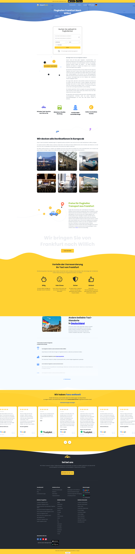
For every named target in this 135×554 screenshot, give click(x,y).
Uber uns (39, 489)
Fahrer (79, 5)
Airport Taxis (57, 15)
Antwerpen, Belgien (82, 512)
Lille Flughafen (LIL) (41, 517)
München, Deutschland (82, 504)
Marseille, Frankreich (82, 520)
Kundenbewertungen (41, 493)
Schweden (59, 527)
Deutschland (64, 15)
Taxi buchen (67, 250)
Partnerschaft (72, 5)
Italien (58, 514)
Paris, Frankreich (81, 516)
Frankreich (59, 506)
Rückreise (60, 45)
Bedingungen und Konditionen (74, 489)
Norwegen (59, 526)
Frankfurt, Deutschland (82, 502)
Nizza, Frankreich (81, 518)
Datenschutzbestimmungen (73, 491)
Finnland (59, 531)
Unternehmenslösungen (57, 489)
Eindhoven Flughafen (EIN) (42, 519)
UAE (58, 522)
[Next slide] (69, 442)
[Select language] (96, 5)
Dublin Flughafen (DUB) (42, 521)
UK (57, 520)
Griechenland (60, 516)
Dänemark (59, 529)
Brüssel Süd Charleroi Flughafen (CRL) (44, 509)
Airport (44, 5)
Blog (38, 491)
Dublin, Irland (80, 506)
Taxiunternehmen (56, 495)
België (58, 502)
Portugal (59, 512)
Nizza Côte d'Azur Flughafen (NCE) (44, 515)
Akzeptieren (68, 552)
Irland (58, 518)
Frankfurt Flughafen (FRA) (42, 502)
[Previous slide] (65, 442)
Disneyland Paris (81, 522)
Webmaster (54, 493)
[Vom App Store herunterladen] (71, 1)
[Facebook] (38, 539)
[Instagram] (46, 539)
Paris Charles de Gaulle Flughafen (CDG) (45, 511)
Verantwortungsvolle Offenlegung (75, 493)
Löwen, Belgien (81, 514)
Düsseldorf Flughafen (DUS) (42, 504)
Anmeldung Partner (72, 495)
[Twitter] (41, 539)
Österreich (59, 524)
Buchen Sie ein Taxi (67, 473)
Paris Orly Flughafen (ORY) (42, 513)
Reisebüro (54, 491)
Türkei (58, 533)
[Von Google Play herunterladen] (79, 1)
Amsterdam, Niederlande (83, 508)
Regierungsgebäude (60, 356)
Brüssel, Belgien (81, 510)
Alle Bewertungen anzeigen (67, 402)
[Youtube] (43, 539)
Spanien (59, 510)
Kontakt (85, 5)
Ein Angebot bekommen (50, 66)
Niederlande (59, 504)
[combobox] (64, 36)
